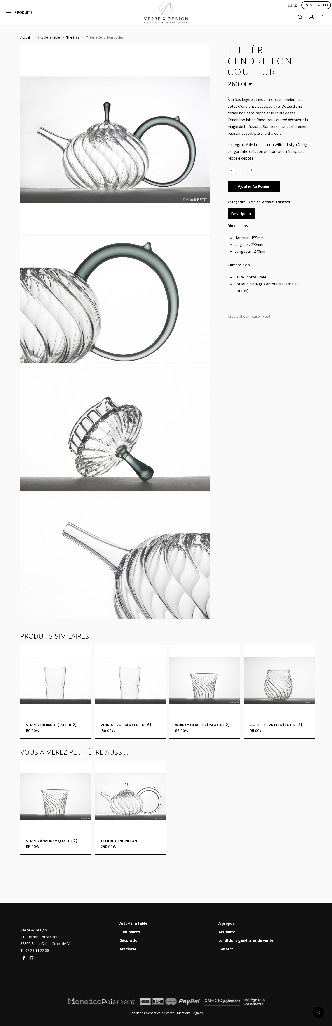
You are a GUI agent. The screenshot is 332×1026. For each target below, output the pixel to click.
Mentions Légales (190, 1013)
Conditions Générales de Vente (151, 1013)
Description (241, 213)
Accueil (25, 37)
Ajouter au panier (254, 186)
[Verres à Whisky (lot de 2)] (55, 796)
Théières (72, 37)
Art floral (127, 949)
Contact (225, 949)
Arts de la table (48, 37)
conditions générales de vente (246, 940)
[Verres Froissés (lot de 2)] (55, 680)
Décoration (129, 940)
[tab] (241, 213)
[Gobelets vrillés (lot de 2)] (279, 680)
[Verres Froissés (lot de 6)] (130, 680)
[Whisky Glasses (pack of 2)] (204, 680)
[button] (19, 12)
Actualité (226, 931)
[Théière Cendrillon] (130, 796)
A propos (226, 923)
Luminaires (129, 931)
